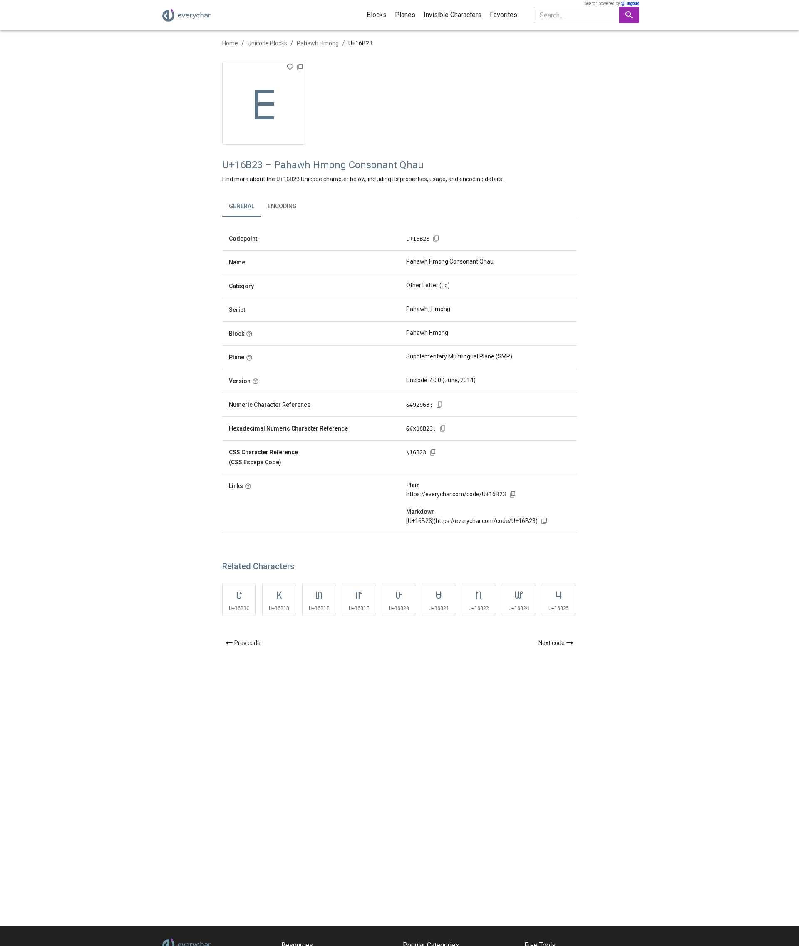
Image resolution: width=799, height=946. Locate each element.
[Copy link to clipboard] (513, 494)
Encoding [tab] (282, 206)
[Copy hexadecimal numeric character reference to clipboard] (443, 428)
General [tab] (241, 206)
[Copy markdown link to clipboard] (544, 521)
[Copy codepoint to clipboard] (436, 239)
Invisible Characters (452, 15)
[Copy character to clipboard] (300, 67)
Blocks (377, 15)
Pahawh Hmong (318, 43)
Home (230, 43)
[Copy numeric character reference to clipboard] (439, 405)
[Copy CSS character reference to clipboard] (433, 452)
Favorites (503, 15)
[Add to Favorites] (290, 67)
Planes (405, 15)
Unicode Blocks (267, 43)
